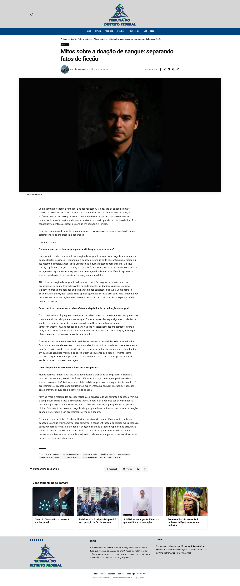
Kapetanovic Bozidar (71, 457)
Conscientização (90, 454)
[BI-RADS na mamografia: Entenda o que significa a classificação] (142, 501)
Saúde (102, 457)
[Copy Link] (178, 69)
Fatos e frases (124, 454)
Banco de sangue (52, 454)
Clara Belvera (80, 69)
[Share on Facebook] (160, 69)
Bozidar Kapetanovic (71, 454)
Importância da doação (49, 457)
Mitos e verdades (90, 457)
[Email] (173, 69)
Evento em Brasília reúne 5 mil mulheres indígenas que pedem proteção (183, 522)
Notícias (65, 44)
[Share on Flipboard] (169, 69)
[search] (31, 14)
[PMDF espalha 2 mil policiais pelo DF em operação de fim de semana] (98, 501)
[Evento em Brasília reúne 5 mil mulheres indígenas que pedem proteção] (187, 501)
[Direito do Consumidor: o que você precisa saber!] (53, 501)
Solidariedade (114, 457)
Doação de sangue (107, 454)
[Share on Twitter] (165, 69)
